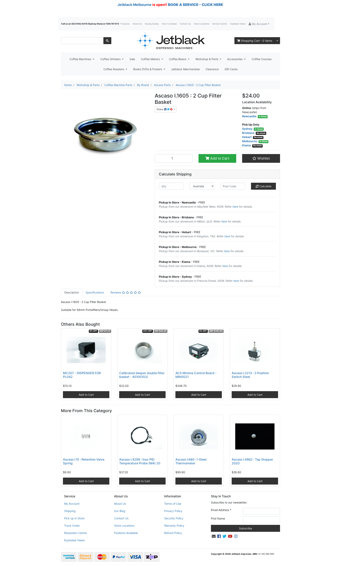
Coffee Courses (262, 59)
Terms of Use (172, 503)
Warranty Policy (174, 525)
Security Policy (173, 518)
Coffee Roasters (114, 69)
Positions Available (126, 533)
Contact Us (185, 24)
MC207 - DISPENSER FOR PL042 (82, 375)
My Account (72, 503)
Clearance (212, 69)
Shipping (70, 511)
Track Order (72, 525)
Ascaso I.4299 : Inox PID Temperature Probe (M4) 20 (139, 461)
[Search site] (107, 40)
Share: (160, 109)
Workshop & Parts (207, 59)
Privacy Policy (173, 511)
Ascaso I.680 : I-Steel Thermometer (190, 461)
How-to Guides (169, 24)
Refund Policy (173, 533)
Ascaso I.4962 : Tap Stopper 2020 (252, 461)
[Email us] (214, 536)
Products (125, 24)
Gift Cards (231, 69)
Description (71, 292)
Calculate (265, 186)
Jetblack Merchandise (185, 69)
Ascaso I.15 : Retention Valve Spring (83, 461)
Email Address (221, 510)
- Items (256, 40)
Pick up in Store (74, 518)
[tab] (71, 292)
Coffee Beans (178, 59)
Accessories (235, 59)
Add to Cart (219, 158)
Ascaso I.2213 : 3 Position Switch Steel (250, 375)
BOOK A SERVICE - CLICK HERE (195, 5)
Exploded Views (237, 24)
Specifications (95, 292)
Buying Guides (152, 24)
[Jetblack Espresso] (170, 40)
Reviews (116, 292)
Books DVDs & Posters (148, 69)
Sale (132, 59)
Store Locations (201, 24)
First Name (218, 518)
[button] (259, 24)
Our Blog (119, 511)
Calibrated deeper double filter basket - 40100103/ (142, 375)
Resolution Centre (75, 533)
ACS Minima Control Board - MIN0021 (195, 375)
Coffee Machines (80, 59)
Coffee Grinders (110, 59)
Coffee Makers (151, 59)
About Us (137, 24)
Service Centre (219, 24)
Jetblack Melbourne (134, 5)
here (235, 206)
